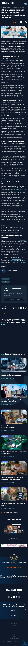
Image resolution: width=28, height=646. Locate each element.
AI (5, 281)
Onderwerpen (14, 627)
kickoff (3, 60)
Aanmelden (14, 615)
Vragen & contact (14, 623)
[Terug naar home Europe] (7, 3)
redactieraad (14, 260)
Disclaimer (14, 632)
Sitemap (14, 634)
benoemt (9, 143)
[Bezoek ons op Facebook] (14, 597)
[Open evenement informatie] (24, 642)
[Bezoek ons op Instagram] (19, 597)
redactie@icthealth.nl (16, 259)
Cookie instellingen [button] (14, 638)
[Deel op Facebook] (21, 308)
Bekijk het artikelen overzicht (11, 512)
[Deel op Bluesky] (26, 22)
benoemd (22, 240)
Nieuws (4, 7)
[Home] (1, 7)
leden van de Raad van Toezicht (18, 189)
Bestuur (8, 7)
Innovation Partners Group (20, 262)
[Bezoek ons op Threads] (8, 597)
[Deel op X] (23, 22)
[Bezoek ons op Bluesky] (11, 597)
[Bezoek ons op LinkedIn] (16, 597)
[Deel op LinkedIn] (23, 308)
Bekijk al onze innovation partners (14, 567)
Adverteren (14, 625)
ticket (4, 324)
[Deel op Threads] (21, 22)
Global (14, 636)
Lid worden (14, 538)
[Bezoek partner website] (9, 576)
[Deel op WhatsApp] (26, 308)
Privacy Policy (14, 629)
